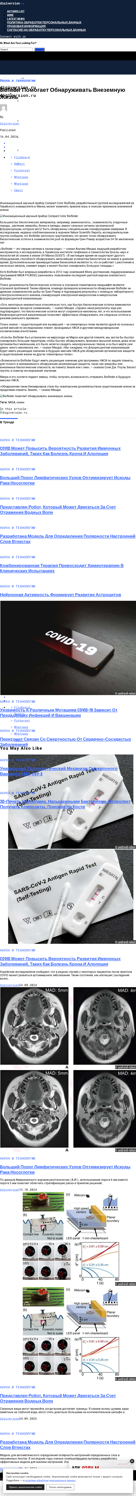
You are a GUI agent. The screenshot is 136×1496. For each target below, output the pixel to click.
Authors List (16, 11)
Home (10, 15)
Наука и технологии (29, 93)
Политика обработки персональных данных (44, 22)
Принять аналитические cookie (25, 1487)
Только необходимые (60, 1487)
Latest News (16, 18)
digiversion (9, 123)
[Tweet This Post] (71, 147)
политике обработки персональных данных (50, 1480)
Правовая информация (26, 26)
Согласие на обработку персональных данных (46, 29)
